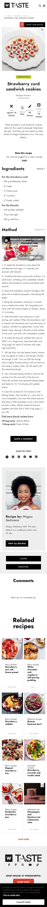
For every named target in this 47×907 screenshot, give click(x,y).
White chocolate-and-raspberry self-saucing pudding (33, 673)
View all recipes (17, 543)
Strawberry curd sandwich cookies (19, 18)
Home (9, 16)
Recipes (17, 16)
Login (24, 160)
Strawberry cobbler (11, 723)
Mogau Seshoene (24, 95)
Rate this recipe (23, 153)
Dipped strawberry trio (10, 770)
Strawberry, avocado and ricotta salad (34, 773)
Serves (12, 110)
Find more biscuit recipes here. (18, 416)
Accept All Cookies (23, 902)
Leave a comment (23, 439)
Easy (25, 16)
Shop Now (23, 882)
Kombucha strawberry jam (10, 814)
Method (40, 168)
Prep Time (29, 110)
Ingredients (39, 229)
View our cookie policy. (11, 895)
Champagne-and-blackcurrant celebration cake (33, 817)
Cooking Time (39, 110)
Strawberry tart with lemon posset (11, 669)
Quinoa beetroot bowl (34, 723)
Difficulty (22, 112)
